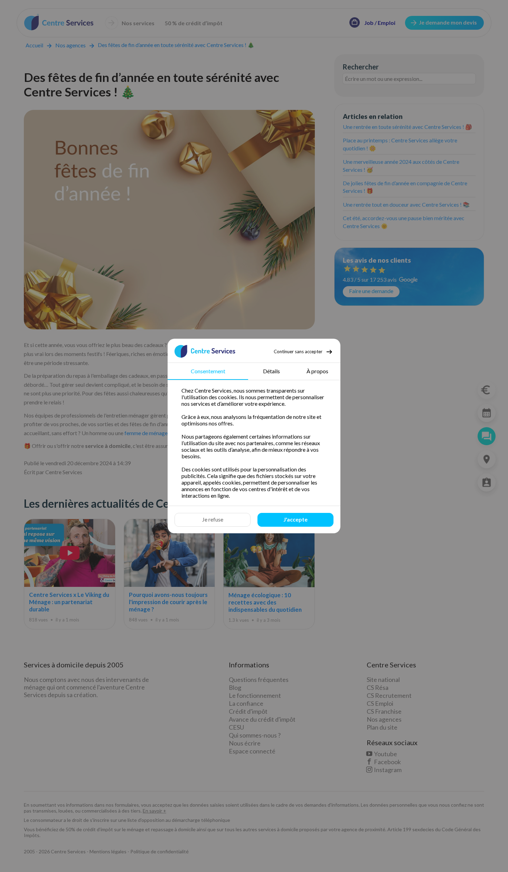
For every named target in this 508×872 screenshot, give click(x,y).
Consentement (208, 371)
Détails (271, 371)
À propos (317, 371)
